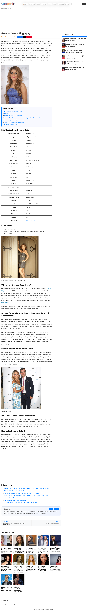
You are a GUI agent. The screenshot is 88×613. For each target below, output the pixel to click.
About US (3, 604)
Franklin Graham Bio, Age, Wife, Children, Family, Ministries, (22, 493)
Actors (50, 4)
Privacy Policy (18, 604)
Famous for (7, 113)
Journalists (61, 4)
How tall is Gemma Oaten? (11, 124)
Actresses (44, 4)
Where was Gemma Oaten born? (13, 115)
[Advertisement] (44, 21)
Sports (67, 4)
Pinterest (29, 36)
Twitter (35, 220)
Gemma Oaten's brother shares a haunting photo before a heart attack (24, 118)
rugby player (5, 302)
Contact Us (10, 604)
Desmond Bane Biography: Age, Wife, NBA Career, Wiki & (21, 502)
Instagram (29, 220)
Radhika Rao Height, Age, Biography (15, 500)
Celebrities (32, 4)
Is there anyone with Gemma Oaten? (14, 120)
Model (38, 4)
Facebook (20, 36)
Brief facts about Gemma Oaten (13, 111)
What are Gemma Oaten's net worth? (14, 122)
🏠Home (25, 4)
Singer (54, 4)
